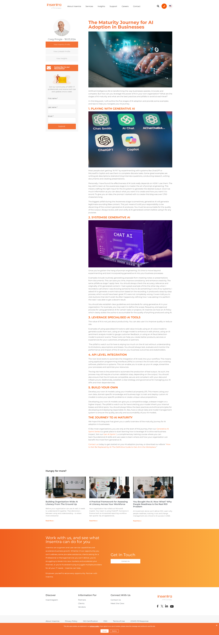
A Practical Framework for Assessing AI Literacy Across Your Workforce (108, 502)
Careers (125, 6)
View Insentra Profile (62, 44)
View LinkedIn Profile (61, 51)
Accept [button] (104, 631)
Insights (101, 6)
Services (89, 6)
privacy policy (94, 626)
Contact (136, 6)
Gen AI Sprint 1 (110, 434)
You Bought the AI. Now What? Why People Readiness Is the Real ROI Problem (152, 504)
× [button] (217, 625)
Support (113, 6)
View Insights (61, 58)
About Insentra (74, 6)
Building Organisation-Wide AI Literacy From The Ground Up (62, 502)
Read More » (50, 521)
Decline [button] (114, 631)
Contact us (93, 444)
